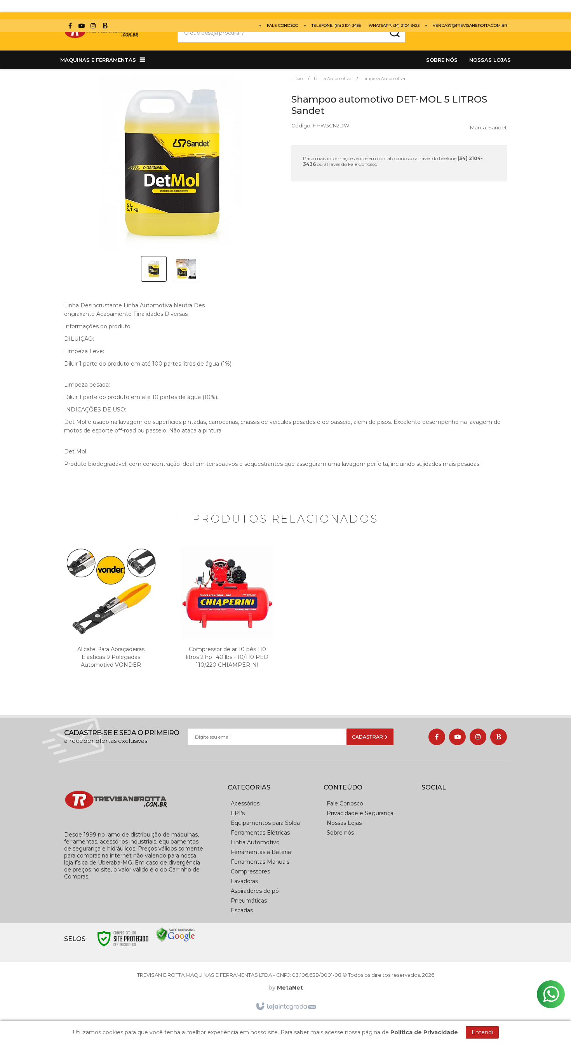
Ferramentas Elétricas (260, 832)
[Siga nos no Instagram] (93, 26)
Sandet (497, 127)
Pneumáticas (249, 900)
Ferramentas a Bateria (261, 852)
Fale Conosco (282, 25)
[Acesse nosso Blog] (105, 26)
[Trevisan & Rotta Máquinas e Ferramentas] (113, 32)
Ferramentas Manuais (260, 861)
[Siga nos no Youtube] (81, 26)
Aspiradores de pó (255, 890)
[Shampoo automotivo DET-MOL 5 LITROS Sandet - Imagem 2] (186, 269)
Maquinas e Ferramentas (98, 60)
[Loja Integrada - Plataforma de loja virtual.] (286, 1006)
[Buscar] (394, 32)
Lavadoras (244, 881)
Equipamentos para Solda (265, 822)
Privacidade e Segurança (360, 813)
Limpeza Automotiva (383, 78)
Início (297, 78)
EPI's (238, 813)
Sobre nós (340, 832)
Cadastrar (368, 737)
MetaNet (290, 987)
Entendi (482, 1032)
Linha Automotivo (332, 78)
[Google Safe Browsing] (175, 934)
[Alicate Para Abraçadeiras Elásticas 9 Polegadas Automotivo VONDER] (110, 620)
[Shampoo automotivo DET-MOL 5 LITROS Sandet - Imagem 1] (154, 269)
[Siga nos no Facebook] (70, 26)
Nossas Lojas (344, 822)
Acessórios (245, 803)
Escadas (242, 910)
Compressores (250, 871)
